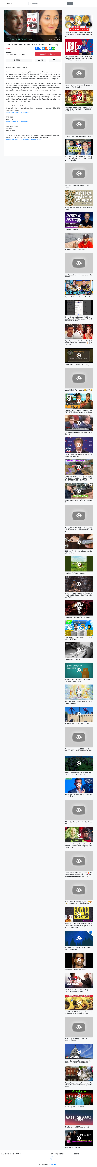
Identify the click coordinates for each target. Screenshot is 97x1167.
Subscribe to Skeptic (47, 54)
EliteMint (8, 3)
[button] (70, 3)
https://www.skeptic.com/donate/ (18, 113)
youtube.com (53, 1164)
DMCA (52, 1157)
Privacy (52, 1159)
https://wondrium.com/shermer (17, 122)
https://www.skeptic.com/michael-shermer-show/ (23, 140)
